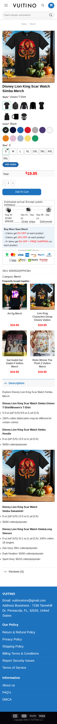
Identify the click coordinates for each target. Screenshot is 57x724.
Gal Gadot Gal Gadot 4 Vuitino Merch (14, 363)
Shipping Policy (13, 646)
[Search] (43, 5)
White (50, 130)
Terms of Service (14, 667)
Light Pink (13, 138)
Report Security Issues (18, 660)
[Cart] (51, 5)
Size (5, 145)
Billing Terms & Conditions (20, 653)
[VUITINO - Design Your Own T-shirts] (25, 5)
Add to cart (21, 191)
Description (16, 383)
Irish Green (35, 138)
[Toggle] (5, 383)
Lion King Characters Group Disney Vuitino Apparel (42, 318)
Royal (20, 130)
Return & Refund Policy (18, 632)
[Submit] (51, 15)
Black (6, 130)
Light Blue (20, 138)
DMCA (7, 699)
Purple (42, 130)
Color (6, 124)
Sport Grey (35, 130)
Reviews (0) (16, 571)
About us (8, 685)
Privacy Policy (12, 639)
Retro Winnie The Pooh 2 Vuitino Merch (42, 363)
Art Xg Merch (14, 313)
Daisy (28, 138)
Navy (13, 130)
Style (6, 97)
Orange (6, 138)
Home (24, 24)
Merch (33, 24)
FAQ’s (6, 692)
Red (28, 130)
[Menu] (6, 5)
